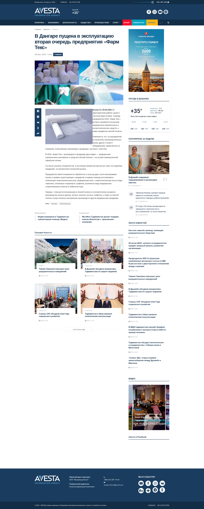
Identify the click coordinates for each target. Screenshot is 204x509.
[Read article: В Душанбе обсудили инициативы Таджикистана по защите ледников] (102, 254)
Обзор (41, 265)
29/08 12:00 (44, 321)
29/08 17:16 (134, 253)
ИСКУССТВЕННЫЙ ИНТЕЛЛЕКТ (142, 2)
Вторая (54, 203)
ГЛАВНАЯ (63, 2)
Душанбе (75, 10)
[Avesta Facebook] (148, 483)
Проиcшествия (101, 22)
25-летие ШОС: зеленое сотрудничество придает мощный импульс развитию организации (148, 246)
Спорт (116, 22)
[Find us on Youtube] (160, 12)
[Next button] (167, 407)
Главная (38, 29)
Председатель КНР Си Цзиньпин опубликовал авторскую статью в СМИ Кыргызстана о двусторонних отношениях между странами (149, 262)
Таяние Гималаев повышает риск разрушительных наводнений (54, 270)
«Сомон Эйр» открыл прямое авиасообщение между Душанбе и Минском (145, 360)
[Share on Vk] (38, 122)
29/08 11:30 (90, 321)
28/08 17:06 (134, 271)
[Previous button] (130, 407)
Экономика (53, 22)
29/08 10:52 (134, 352)
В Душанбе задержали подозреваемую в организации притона (143, 180)
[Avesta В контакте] (162, 483)
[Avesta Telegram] (155, 490)
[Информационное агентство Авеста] (47, 11)
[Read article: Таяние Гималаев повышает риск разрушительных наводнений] (56, 254)
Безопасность (70, 22)
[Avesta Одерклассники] (162, 490)
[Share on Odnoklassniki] (38, 128)
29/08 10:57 (134, 337)
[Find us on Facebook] (149, 12)
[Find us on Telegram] (166, 12)
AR (161, 2)
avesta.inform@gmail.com (113, 485)
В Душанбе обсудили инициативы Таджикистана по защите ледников (101, 270)
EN (165, 2)
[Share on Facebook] (38, 111)
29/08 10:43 (134, 367)
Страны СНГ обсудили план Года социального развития (54, 315)
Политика (39, 22)
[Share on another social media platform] (38, 133)
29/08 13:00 (44, 276)
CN (158, 2)
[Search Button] (168, 22)
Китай (126, 22)
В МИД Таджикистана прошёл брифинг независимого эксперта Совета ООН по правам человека (147, 330)
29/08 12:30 (90, 276)
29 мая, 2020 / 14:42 (43, 54)
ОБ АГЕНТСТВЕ (74, 2)
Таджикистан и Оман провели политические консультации (98, 315)
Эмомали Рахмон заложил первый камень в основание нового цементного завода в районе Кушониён (152, 195)
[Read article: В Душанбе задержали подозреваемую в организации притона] (149, 159)
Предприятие (65, 203)
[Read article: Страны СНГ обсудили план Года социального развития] (56, 298)
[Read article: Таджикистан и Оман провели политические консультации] (102, 298)
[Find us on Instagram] (154, 12)
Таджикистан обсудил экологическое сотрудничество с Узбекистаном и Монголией (146, 345)
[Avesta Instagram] (155, 483)
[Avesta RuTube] (141, 490)
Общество (86, 22)
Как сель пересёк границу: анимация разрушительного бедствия (146, 231)
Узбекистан (138, 22)
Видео (138, 413)
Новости (46, 29)
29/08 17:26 (134, 237)
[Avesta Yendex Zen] (148, 490)
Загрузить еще (79, 329)
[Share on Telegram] (38, 117)
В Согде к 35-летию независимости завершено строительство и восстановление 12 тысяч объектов (151, 209)
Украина (151, 22)
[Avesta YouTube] (141, 483)
